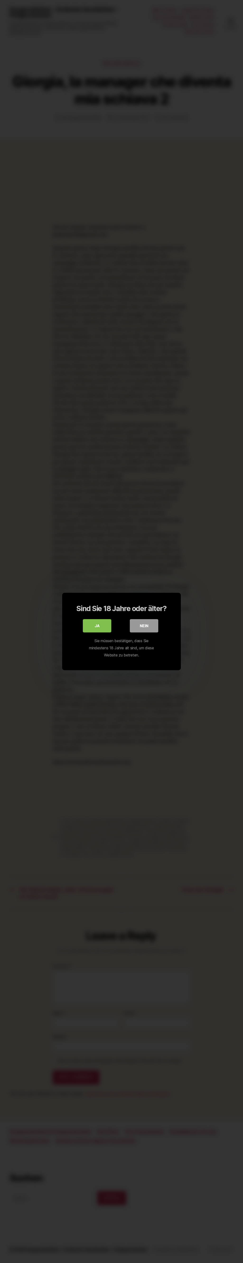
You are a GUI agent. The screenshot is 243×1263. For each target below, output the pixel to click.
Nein (144, 625)
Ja (97, 625)
